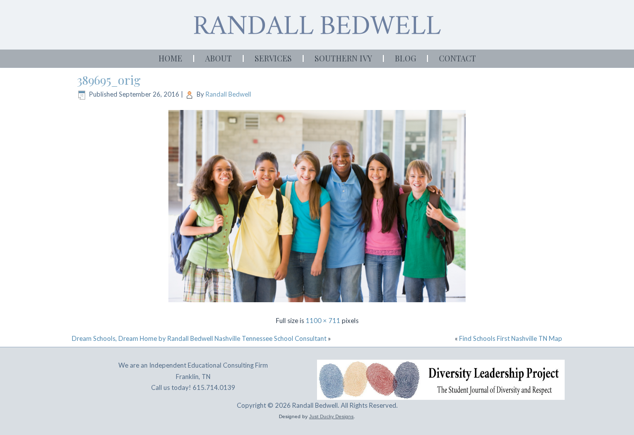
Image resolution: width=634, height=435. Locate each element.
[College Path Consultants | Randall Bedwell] (317, 25)
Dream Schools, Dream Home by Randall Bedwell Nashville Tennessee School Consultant (199, 338)
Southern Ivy (343, 58)
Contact (457, 58)
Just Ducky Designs (331, 416)
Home (170, 58)
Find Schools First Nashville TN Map (510, 338)
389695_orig (109, 80)
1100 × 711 (323, 321)
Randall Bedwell (228, 94)
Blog (405, 58)
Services (273, 58)
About (218, 58)
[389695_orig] (317, 303)
